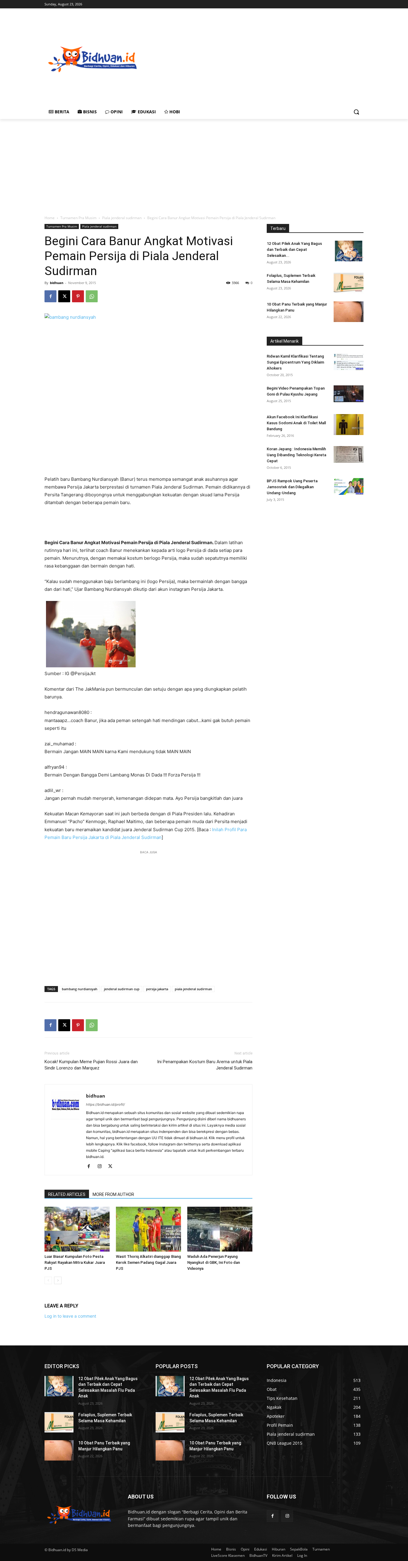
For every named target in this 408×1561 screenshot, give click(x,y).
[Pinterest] (78, 296)
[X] (64, 296)
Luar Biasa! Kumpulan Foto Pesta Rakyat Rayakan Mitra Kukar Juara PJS (75, 1262)
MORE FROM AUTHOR (113, 1194)
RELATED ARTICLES (66, 1194)
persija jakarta (157, 989)
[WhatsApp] (92, 296)
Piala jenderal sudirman (122, 217)
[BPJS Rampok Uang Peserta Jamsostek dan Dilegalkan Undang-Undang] (348, 486)
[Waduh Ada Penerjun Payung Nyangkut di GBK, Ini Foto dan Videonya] (219, 1229)
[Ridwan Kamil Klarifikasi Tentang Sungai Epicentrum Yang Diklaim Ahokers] (348, 361)
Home (50, 217)
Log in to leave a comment (70, 1316)
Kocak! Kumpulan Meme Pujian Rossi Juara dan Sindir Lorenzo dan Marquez (91, 1065)
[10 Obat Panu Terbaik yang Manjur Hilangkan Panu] (348, 311)
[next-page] (58, 1280)
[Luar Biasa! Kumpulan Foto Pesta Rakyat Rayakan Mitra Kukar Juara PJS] (77, 1229)
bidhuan (56, 282)
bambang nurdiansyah (79, 989)
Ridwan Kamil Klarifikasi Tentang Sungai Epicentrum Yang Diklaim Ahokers (295, 362)
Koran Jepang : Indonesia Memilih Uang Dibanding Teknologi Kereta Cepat (296, 455)
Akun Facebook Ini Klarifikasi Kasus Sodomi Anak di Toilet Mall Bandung (296, 423)
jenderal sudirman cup (121, 989)
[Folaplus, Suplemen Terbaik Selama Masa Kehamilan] (348, 283)
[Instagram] (102, 1166)
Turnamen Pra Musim (78, 217)
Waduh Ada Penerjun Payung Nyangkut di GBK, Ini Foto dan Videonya (213, 1262)
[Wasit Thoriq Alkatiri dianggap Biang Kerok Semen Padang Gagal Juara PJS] (148, 1229)
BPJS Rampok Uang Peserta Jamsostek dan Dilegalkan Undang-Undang (292, 487)
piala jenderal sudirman (193, 989)
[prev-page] (48, 1280)
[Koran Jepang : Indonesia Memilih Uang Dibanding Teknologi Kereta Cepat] (348, 454)
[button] (356, 112)
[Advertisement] (274, 58)
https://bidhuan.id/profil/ (105, 1104)
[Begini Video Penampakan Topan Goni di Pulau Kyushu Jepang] (348, 393)
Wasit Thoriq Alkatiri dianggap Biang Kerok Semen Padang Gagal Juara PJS (148, 1262)
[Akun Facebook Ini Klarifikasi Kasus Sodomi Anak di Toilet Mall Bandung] (348, 424)
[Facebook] (50, 296)
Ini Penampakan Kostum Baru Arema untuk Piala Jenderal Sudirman (204, 1065)
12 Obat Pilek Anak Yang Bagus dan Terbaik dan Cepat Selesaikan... (294, 249)
